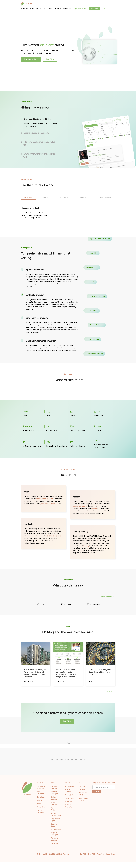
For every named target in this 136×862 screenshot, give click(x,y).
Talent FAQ (82, 789)
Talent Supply (69, 798)
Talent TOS (100, 854)
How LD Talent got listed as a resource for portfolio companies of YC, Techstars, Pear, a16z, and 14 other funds (67, 673)
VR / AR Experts (56, 829)
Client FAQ (82, 786)
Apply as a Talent (80, 8)
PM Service (54, 843)
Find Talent (94, 8)
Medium (39, 800)
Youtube (39, 803)
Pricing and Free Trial (27, 8)
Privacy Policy (110, 854)
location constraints (80, 506)
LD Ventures (68, 801)
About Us (38, 8)
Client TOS (91, 854)
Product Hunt (41, 807)
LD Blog (86, 546)
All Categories (69, 786)
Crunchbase (41, 797)
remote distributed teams (45, 499)
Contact (45, 8)
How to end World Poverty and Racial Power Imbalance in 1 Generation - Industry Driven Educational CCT (35, 673)
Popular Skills (69, 795)
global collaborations (47, 503)
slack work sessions (53, 536)
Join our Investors (65, 8)
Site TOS (83, 854)
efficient (94, 508)
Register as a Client (31, 59)
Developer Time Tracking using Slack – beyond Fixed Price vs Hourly (100, 672)
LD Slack (56, 8)
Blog (50, 8)
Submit (97, 791)
